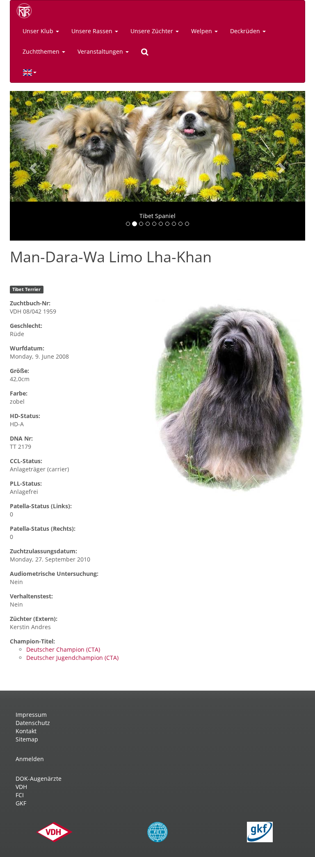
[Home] (27, 10)
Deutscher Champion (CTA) (63, 649)
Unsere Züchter (152, 31)
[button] (32, 166)
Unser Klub (39, 31)
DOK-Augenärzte (39, 778)
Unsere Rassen (92, 31)
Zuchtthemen (42, 51)
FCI (20, 795)
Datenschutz (33, 723)
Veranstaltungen (101, 51)
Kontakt (26, 731)
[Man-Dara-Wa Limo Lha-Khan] (228, 397)
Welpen (202, 31)
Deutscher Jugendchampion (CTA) (72, 658)
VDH (21, 787)
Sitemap (27, 739)
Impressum (31, 714)
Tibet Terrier (26, 289)
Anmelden (30, 759)
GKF (21, 803)
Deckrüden (246, 31)
